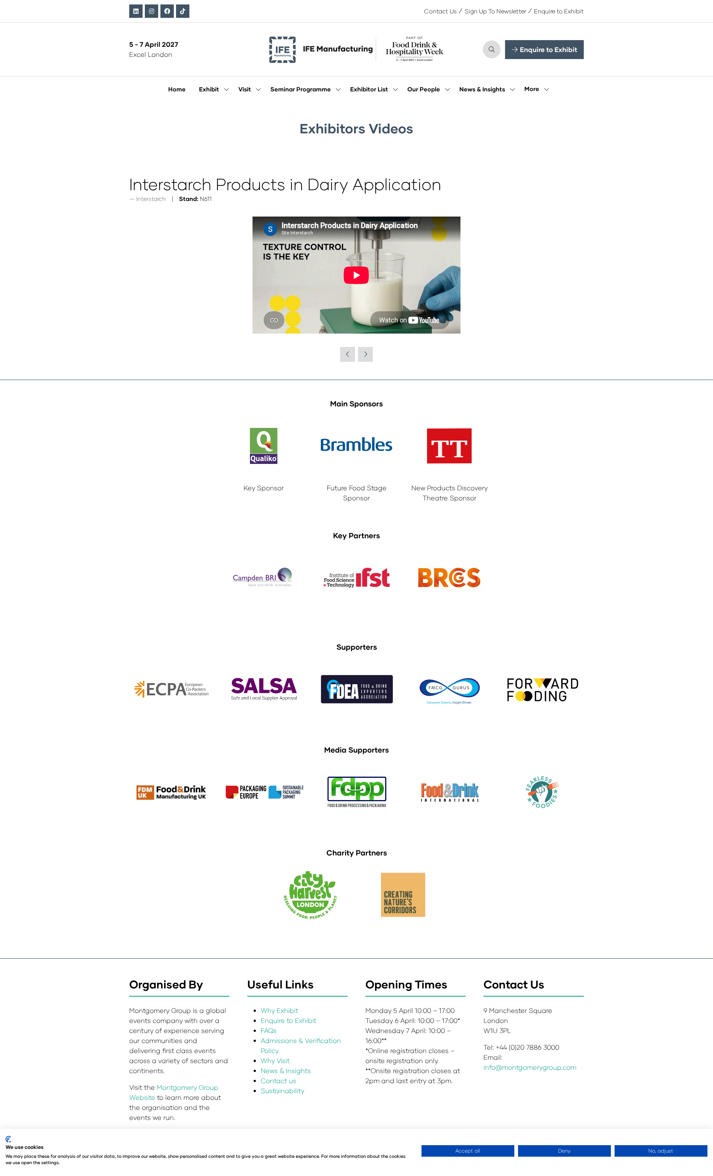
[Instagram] (151, 11)
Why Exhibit (279, 1010)
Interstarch (151, 198)
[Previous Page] (347, 354)
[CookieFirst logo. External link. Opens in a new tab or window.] (8, 1139)
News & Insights (482, 88)
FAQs (269, 1030)
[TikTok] (182, 11)
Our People (423, 88)
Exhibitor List (369, 88)
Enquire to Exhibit (559, 10)
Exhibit (209, 88)
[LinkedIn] (136, 11)
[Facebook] (167, 11)
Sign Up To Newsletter (495, 10)
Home (177, 88)
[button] (492, 49)
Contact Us (440, 10)
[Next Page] (365, 354)
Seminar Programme (300, 88)
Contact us (278, 1080)
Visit (244, 88)
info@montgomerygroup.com (530, 1067)
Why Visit (275, 1060)
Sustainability (282, 1090)
